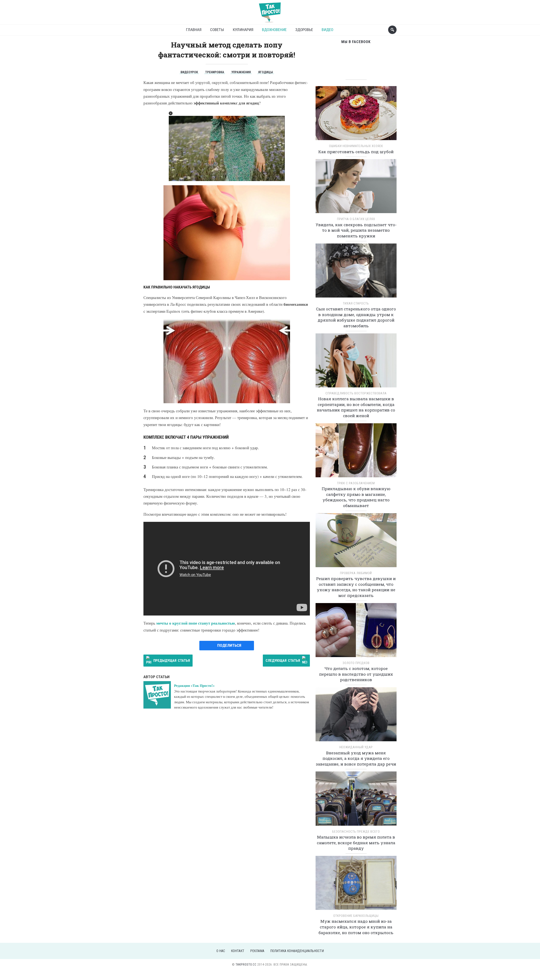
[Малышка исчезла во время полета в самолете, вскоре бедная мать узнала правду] (356, 800)
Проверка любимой (356, 573)
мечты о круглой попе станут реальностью (195, 623)
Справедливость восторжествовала (356, 393)
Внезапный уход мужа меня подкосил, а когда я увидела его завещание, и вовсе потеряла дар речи (356, 758)
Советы (217, 29)
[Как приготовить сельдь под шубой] (356, 114)
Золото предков (356, 663)
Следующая (283, 660)
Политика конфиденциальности (297, 951)
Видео (327, 29)
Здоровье (304, 29)
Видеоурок (189, 72)
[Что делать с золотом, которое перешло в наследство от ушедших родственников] (356, 631)
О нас (220, 951)
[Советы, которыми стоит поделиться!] (270, 10)
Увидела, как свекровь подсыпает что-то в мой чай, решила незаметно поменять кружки (356, 230)
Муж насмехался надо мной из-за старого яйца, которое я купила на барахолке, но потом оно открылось (356, 927)
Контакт (237, 951)
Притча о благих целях (356, 219)
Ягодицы (265, 72)
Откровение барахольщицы (356, 916)
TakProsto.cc (246, 964)
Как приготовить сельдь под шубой (356, 151)
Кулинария (243, 29)
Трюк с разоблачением (356, 483)
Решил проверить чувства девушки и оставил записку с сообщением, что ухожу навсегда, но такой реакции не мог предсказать (356, 587)
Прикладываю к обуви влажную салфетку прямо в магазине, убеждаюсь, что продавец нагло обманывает (356, 497)
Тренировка (214, 72)
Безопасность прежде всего (356, 831)
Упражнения (241, 72)
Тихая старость (356, 303)
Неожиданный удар (356, 747)
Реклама (257, 951)
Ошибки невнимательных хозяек (356, 146)
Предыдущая (171, 660)
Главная (193, 29)
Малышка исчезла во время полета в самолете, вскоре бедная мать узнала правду (356, 842)
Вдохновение (274, 29)
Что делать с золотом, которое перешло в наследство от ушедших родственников (356, 674)
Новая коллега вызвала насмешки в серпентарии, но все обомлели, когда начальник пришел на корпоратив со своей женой (356, 407)
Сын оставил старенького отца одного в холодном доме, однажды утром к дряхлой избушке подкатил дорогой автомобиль (356, 317)
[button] (171, 113)
